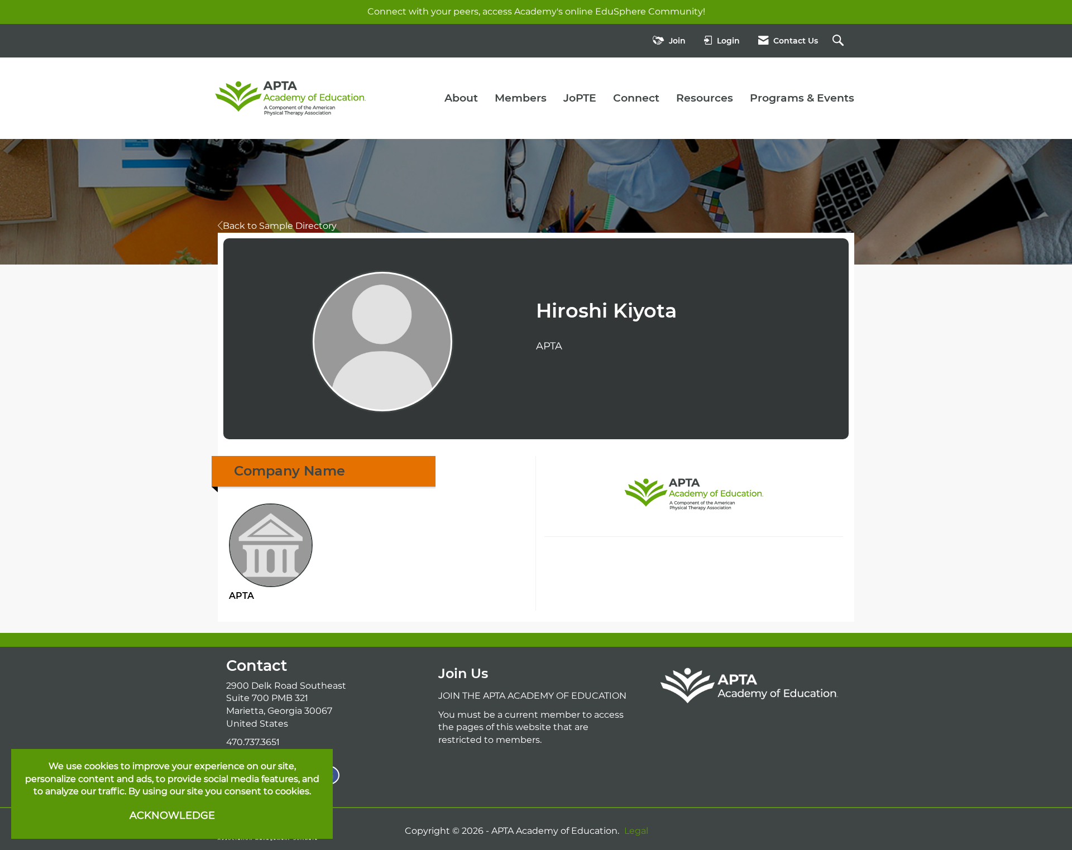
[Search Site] (839, 41)
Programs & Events (802, 98)
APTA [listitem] (241, 595)
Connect (636, 98)
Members (521, 98)
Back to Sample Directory (280, 225)
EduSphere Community (649, 11)
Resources (704, 98)
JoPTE (579, 98)
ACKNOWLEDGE (172, 815)
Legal (636, 830)
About (461, 98)
